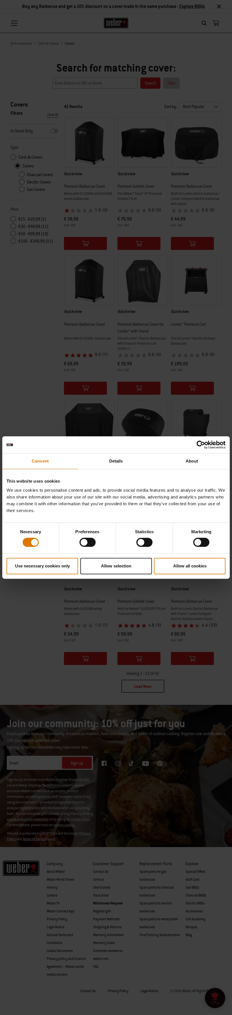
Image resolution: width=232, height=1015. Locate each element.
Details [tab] (116, 461)
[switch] (88, 542)
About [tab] (192, 461)
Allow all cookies (190, 565)
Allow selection (116, 565)
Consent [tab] (40, 461)
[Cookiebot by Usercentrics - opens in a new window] (200, 444)
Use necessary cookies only (42, 565)
